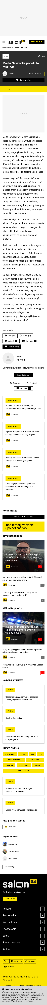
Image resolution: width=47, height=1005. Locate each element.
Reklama (29, 986)
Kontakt (37, 986)
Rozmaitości (10, 922)
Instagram (31, 961)
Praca (21, 986)
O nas (15, 986)
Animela (24, 47)
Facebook (18, 961)
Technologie (9, 929)
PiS (32, 754)
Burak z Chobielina (14, 718)
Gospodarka (9, 915)
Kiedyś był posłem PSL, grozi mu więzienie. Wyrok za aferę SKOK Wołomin (20, 486)
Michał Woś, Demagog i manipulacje (21, 810)
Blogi (17, 47)
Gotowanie (10, 754)
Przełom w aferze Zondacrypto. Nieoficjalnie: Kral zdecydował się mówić (22, 557)
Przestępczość (13, 535)
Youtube (11, 967)
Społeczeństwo (35, 74)
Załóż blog (10, 899)
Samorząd (23, 765)
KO (40, 754)
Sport (6, 935)
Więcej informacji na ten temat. (22, 1001)
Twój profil (36, 42)
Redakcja (15, 414)
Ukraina (9, 765)
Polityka (10, 690)
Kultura (6, 949)
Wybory (38, 765)
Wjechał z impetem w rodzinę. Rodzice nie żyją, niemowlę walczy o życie (22, 629)
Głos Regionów (13, 608)
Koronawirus (14, 760)
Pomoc (8, 986)
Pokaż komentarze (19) (23, 517)
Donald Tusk (23, 771)
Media (23, 754)
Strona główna (7, 47)
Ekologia (35, 760)
